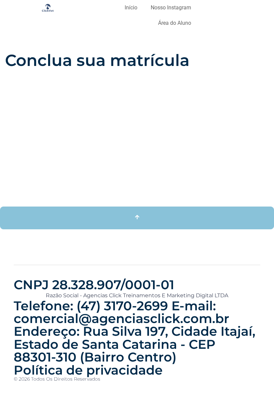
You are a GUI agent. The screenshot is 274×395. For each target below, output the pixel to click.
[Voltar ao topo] (137, 218)
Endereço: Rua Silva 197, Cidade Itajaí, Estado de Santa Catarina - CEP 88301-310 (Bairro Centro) (134, 344)
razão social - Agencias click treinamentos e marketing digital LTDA (137, 295)
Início (131, 7)
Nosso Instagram (171, 7)
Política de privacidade (88, 370)
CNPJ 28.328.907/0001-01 (94, 285)
